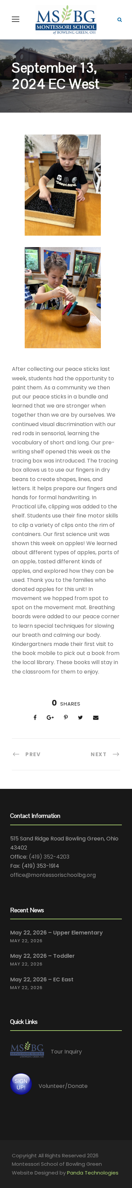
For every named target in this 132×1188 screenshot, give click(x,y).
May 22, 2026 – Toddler (42, 956)
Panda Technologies (92, 1172)
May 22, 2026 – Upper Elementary (56, 933)
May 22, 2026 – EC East (41, 979)
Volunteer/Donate (63, 1086)
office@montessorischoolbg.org (53, 875)
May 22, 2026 (26, 941)
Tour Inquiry (66, 1052)
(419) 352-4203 (49, 857)
